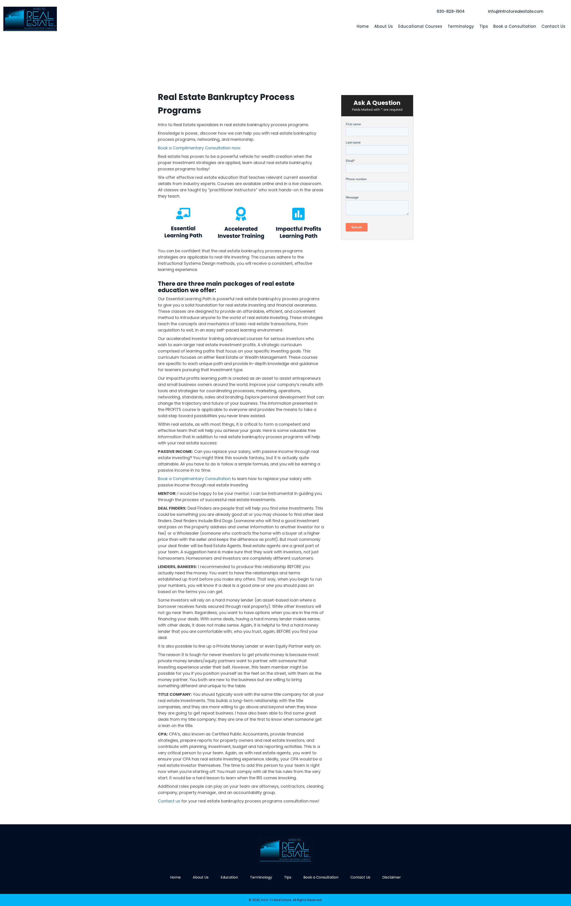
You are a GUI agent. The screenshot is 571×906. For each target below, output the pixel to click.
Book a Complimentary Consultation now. (199, 148)
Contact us (169, 801)
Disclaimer (391, 877)
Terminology (461, 26)
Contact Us (553, 26)
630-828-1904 (451, 11)
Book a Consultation (514, 26)
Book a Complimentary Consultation (194, 478)
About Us (383, 26)
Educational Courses (420, 26)
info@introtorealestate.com (515, 11)
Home (363, 26)
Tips (484, 26)
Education (229, 877)
